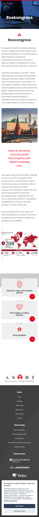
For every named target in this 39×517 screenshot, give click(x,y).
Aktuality (19, 401)
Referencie (19, 410)
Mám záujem (19, 414)
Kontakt (19, 418)
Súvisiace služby (19, 447)
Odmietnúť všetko (19, 511)
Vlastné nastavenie (10, 501)
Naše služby (19, 405)
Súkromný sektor (19, 430)
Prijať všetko (19, 506)
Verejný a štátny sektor (19, 434)
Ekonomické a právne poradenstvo (19, 443)
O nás (19, 397)
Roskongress (19, 438)
